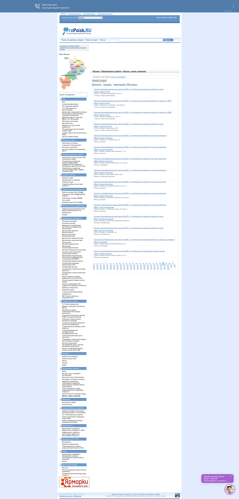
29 (97, 265)
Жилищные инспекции (70, 121)
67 (141, 267)
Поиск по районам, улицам (72, 40)
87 (124, 269)
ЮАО (95, 219)
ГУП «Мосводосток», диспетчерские (69, 109)
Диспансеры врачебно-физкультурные (70, 231)
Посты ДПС (66, 200)
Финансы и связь (68, 140)
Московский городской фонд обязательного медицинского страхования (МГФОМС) (72, 257)
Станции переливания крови (72, 292)
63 (127, 267)
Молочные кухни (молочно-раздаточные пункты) (71, 252)
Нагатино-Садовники (105, 219)
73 (161, 267)
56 (104, 267)
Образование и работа (111, 71)
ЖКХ (64, 99)
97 (158, 269)
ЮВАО (96, 138)
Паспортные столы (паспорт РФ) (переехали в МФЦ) (74, 158)
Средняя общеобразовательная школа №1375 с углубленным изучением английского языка (128, 216)
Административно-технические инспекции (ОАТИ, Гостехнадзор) (74, 411)
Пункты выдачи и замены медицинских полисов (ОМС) (72, 277)
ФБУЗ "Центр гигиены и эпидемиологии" (70, 296)
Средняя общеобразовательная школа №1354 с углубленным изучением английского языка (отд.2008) (132, 112)
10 (116, 263)
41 (138, 265)
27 (173, 263)
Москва (96, 71)
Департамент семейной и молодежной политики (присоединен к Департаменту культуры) (73, 457)
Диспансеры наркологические (72, 238)
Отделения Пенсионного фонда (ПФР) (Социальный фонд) (73, 316)
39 (131, 265)
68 (144, 267)
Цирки (64, 365)
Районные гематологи (70, 287)
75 (168, 267)
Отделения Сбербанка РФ (71, 145)
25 (166, 263)
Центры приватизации (70, 136)
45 (151, 265)
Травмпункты (66, 294)
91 (138, 269)
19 (146, 263)
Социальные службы (70, 301)
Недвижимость (67, 426)
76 (171, 267)
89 (131, 269)
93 (144, 269)
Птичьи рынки (67, 404)
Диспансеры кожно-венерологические (69, 235)
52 (175, 265)
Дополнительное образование (73, 377)
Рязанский (103, 242)
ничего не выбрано (118, 77)
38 (127, 265)
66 (138, 267)
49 (164, 265)
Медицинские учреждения (72, 218)
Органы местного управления (73, 206)
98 (161, 269)
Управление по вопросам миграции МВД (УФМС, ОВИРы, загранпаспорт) (73, 169)
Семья (64, 451)
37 (124, 265)
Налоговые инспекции (70, 143)
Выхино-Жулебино (106, 138)
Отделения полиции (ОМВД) (72, 198)
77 (175, 267)
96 (154, 269)
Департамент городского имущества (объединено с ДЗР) (73, 429)
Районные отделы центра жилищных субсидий (71, 319)
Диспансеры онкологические (72, 240)
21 (153, 263)
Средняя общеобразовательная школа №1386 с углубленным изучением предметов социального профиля (134, 240)
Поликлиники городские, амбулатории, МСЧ (70, 264)
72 (158, 267)
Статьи (102, 40)
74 (164, 267)
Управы (64, 214)
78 (94, 269)
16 (136, 263)
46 (154, 265)
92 (141, 269)
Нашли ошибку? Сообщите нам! (166, 17)
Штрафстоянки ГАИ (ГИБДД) (72, 202)
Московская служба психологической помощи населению (71, 311)
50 (168, 265)
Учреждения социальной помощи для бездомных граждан (74, 340)
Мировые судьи (67, 178)
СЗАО (96, 253)
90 (134, 269)
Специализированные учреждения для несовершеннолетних (70, 331)
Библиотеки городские (70, 356)
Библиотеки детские (69, 358)
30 (101, 265)
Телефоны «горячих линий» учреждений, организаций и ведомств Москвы (73, 47)
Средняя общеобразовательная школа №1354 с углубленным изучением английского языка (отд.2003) (132, 101)
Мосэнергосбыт (67, 123)
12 (123, 263)
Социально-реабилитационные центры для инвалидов (73, 323)
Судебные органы (68, 175)
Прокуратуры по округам (71, 180)
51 (171, 265)
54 (97, 267)
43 (144, 265)
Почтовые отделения (69, 147)
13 (126, 263)
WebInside (77, 496)
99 (164, 269)
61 (121, 267)
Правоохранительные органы (73, 189)
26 (169, 263)
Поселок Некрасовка (106, 207)
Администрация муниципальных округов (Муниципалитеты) (73, 209)
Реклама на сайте (153, 494)
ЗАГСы (64, 461)
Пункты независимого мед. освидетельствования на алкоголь (74, 284)
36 (121, 265)
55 (101, 267)
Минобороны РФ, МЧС (70, 439)
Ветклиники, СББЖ (69, 402)
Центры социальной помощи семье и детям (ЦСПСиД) (72, 349)
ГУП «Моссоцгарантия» (70, 304)
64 (131, 267)
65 (134, 267)
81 (104, 269)
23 (160, 263)
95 (151, 269)
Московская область (74, 14)
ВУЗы (64, 371)
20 (150, 263)
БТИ (63, 102)
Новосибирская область (105, 14)
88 (127, 269)
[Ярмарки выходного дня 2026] (73, 482)
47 (158, 265)
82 (107, 269)
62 (124, 267)
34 (114, 265)
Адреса (114, 494)
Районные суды (67, 182)
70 (151, 267)
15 (133, 263)
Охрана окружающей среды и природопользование (72, 421)
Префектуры (66, 212)
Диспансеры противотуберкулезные (70, 243)
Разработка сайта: (66, 496)
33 (111, 265)
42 (141, 265)
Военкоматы (66, 442)
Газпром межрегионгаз (70, 104)
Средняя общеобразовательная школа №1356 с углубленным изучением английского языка (128, 124)
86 (121, 269)
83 (111, 269)
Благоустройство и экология (73, 408)
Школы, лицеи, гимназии (134, 71)
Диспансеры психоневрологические (70, 247)
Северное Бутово (105, 126)
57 (107, 267)
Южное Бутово (104, 92)
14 (130, 263)
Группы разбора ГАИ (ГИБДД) (72, 192)
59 (114, 267)
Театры (64, 363)
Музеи (64, 361)
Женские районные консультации (74, 250)
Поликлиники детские (69, 267)
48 (161, 265)
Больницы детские (68, 223)
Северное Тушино (105, 253)
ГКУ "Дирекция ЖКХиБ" (70, 106)
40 (134, 265)
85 (117, 269)
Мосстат (65, 468)
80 (101, 269)
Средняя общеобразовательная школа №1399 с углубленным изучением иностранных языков (129, 251)
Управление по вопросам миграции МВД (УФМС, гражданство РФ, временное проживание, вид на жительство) (73, 163)
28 (94, 265)
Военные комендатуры (70, 444)
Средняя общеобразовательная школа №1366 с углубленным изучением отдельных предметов (130, 205)
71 (154, 267)
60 (117, 267)
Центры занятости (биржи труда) (74, 394)
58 (111, 267)
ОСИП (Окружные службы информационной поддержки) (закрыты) (72, 390)
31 (104, 265)
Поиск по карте (92, 40)
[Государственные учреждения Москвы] (77, 36)
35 (117, 265)
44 (148, 265)
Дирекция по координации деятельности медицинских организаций (72, 227)
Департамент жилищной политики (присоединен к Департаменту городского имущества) (74, 113)
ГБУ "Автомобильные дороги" (72, 414)
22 (156, 263)
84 (114, 269)
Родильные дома (68, 290)
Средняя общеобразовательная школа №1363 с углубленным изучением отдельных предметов (130, 135)
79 (97, 269)
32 (107, 265)
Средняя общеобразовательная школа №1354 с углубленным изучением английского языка (128, 89)
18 (143, 263)
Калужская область (89, 14)
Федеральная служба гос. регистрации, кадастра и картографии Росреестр (71, 433)
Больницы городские (69, 221)
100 (168, 269)
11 (119, 263)
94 (148, 269)
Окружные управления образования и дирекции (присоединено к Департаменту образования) (73, 384)
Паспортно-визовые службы (72, 154)
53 (94, 267)
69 (148, 267)
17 (140, 263)
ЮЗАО (96, 92)
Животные (66, 399)
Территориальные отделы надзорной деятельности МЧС (73, 447)
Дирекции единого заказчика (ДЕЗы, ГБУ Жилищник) (72, 118)
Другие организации (69, 465)
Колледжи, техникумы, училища (73, 379)
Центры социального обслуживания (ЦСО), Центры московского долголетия (72, 344)
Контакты (141, 494)
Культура (65, 353)
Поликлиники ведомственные (72, 261)
